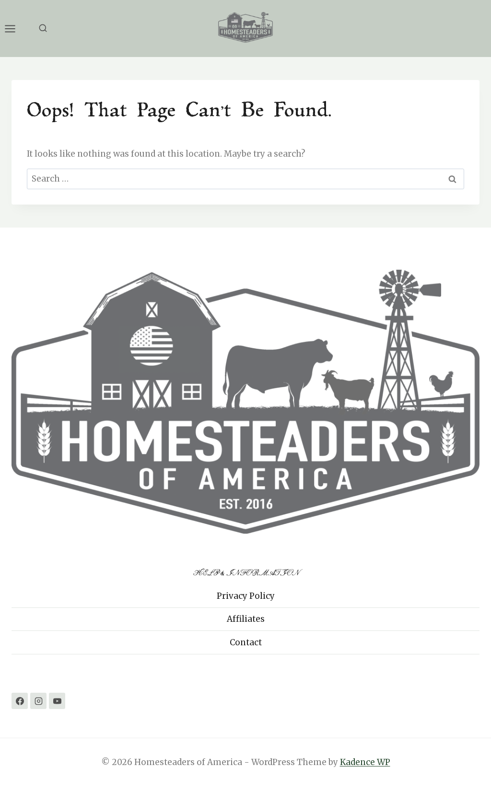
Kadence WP (365, 762)
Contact (246, 642)
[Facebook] (20, 701)
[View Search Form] (43, 28)
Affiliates (246, 619)
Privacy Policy (246, 596)
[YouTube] (57, 701)
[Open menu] (15, 28)
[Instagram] (38, 701)
